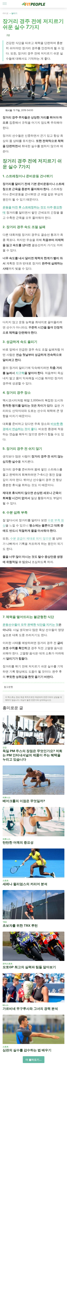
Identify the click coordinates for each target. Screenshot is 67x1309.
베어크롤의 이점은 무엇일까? (24, 801)
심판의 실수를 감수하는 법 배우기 (27, 1050)
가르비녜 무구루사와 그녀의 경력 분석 (30, 1009)
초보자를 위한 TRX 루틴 (20, 926)
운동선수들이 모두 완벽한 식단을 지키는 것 (31, 624)
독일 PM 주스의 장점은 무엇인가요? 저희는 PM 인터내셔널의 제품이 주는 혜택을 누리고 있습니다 (32, 755)
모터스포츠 (7, 963)
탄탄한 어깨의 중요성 (18, 842)
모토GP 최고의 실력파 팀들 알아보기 (29, 967)
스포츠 (5, 880)
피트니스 (6, 797)
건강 (5, 747)
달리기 (14, 13)
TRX (5, 922)
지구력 (20, 373)
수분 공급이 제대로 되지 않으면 (30, 538)
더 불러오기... (34, 1059)
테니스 (5, 1005)
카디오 (5, 13)
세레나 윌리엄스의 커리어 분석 (25, 884)
